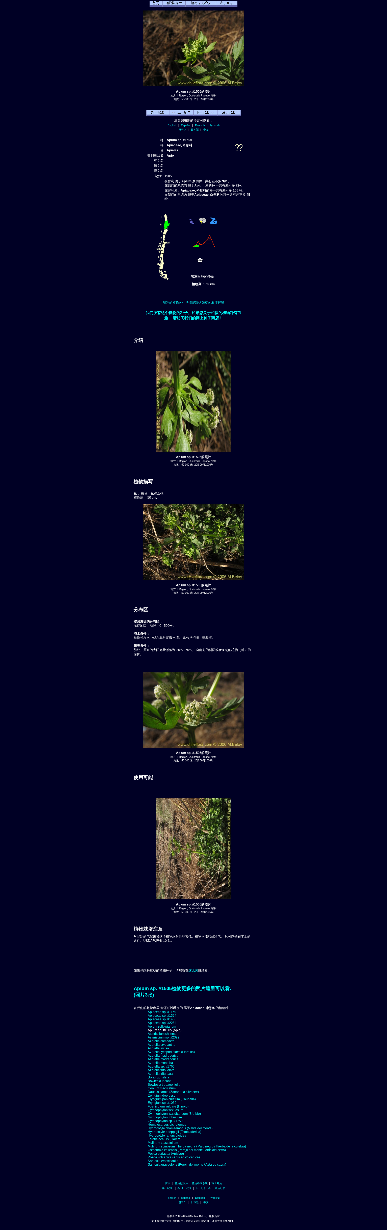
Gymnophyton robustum (165, 1117)
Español (185, 125)
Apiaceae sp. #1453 (162, 1019)
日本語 (195, 129)
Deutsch (200, 125)
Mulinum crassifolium (163, 1142)
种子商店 (216, 1183)
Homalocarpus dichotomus (167, 1124)
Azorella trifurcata (160, 1073)
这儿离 (193, 970)
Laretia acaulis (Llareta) (164, 1139)
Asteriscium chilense (162, 1033)
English (172, 125)
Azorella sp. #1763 (161, 1066)
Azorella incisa (158, 1048)
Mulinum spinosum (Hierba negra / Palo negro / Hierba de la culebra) (197, 1146)
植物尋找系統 (200, 1183)
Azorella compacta (161, 1041)
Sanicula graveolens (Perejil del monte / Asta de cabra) (187, 1164)
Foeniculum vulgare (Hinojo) (168, 1106)
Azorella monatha (160, 1063)
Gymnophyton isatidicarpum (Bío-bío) (174, 1113)
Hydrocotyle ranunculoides (167, 1135)
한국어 (182, 129)
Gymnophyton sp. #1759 (165, 1121)
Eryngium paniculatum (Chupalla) (172, 1099)
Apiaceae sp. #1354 (162, 1015)
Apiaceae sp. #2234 (162, 1023)
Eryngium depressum (163, 1095)
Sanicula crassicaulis (163, 1161)
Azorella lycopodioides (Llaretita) (171, 1052)
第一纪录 (167, 1188)
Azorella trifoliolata (161, 1070)
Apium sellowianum (162, 1026)
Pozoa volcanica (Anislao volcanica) (174, 1157)
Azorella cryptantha (161, 1044)
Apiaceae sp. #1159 (162, 1012)
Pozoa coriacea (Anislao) (166, 1153)
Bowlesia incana (160, 1081)
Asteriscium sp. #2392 (163, 1037)
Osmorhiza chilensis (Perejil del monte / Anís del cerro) (187, 1150)
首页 (167, 1183)
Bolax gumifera (158, 1077)
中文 (206, 129)
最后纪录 (220, 1188)
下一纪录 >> (203, 1188)
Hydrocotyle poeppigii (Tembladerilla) (174, 1132)
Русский (214, 125)
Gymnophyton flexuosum (165, 1110)
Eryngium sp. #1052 (162, 1102)
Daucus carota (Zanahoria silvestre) (173, 1092)
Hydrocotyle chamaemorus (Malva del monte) (180, 1128)
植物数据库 (181, 1183)
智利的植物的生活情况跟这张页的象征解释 (193, 302)
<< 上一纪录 (184, 1188)
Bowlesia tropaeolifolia (164, 1084)
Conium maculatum (162, 1088)
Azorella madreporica (163, 1055)
